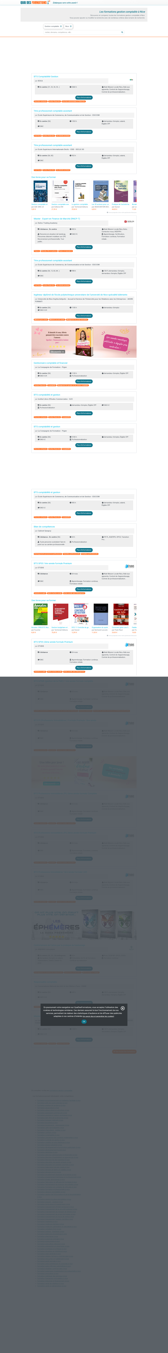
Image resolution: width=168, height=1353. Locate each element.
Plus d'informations (84, 98)
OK (84, 1022)
